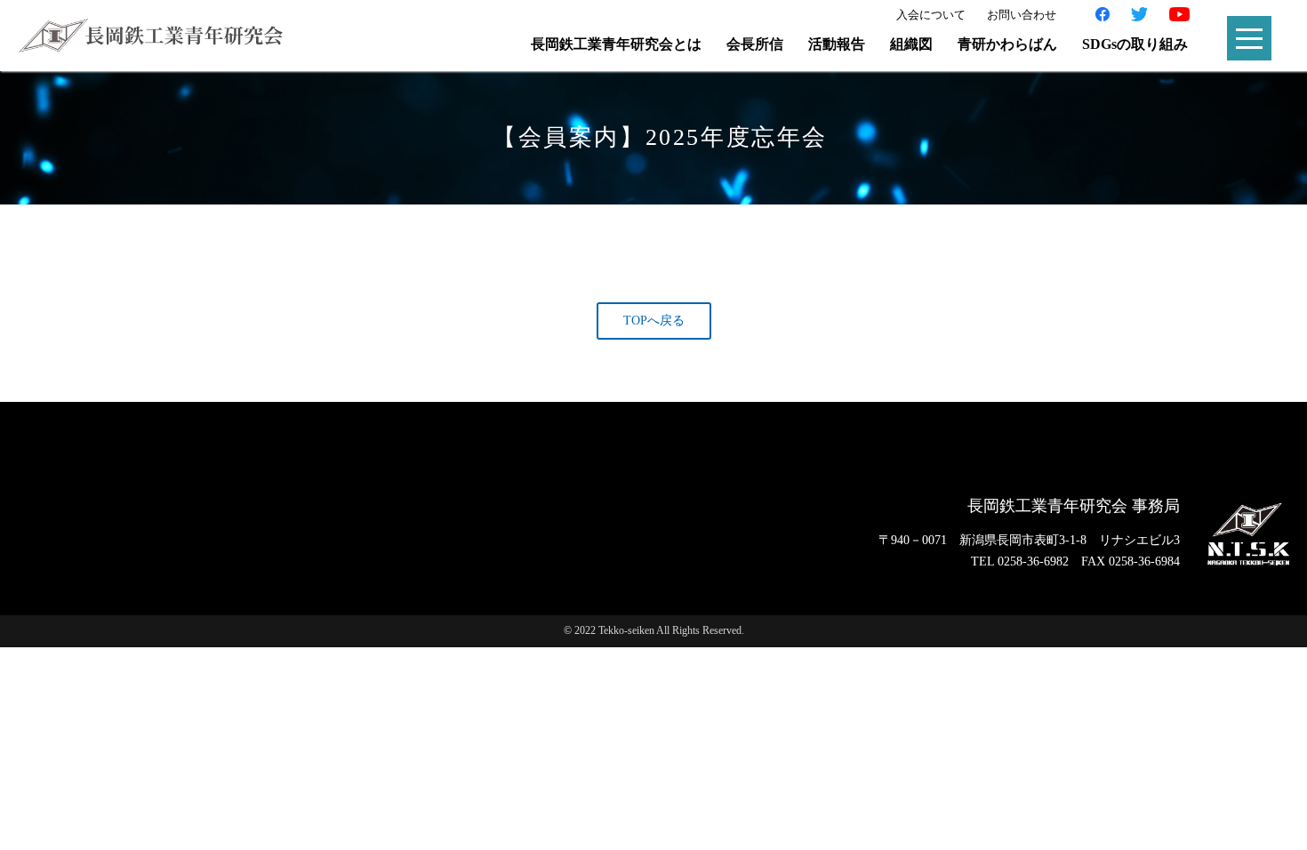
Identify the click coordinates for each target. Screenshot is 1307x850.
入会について (931, 14)
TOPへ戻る (654, 320)
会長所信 (754, 44)
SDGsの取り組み (1135, 44)
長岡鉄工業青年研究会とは (616, 44)
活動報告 (836, 44)
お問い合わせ (1021, 14)
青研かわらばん (1007, 44)
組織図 (911, 44)
